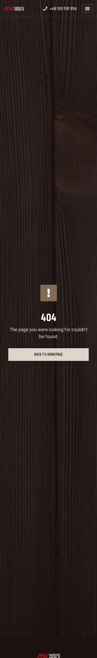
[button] (87, 8)
